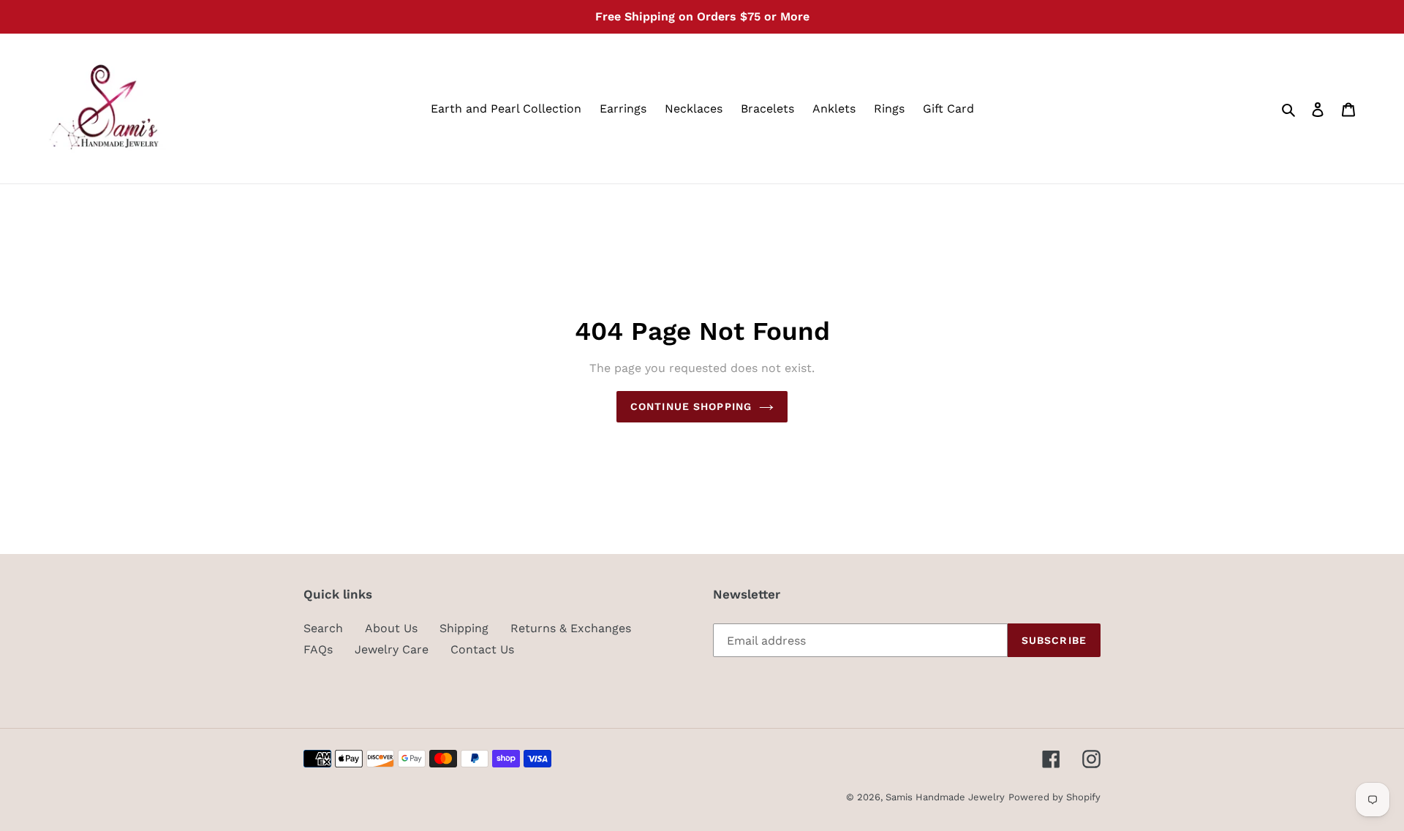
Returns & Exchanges (570, 628)
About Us (391, 628)
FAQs (318, 649)
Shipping (463, 628)
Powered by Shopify (1054, 797)
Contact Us (482, 649)
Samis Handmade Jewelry (945, 797)
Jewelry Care (392, 649)
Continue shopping (691, 406)
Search (323, 628)
